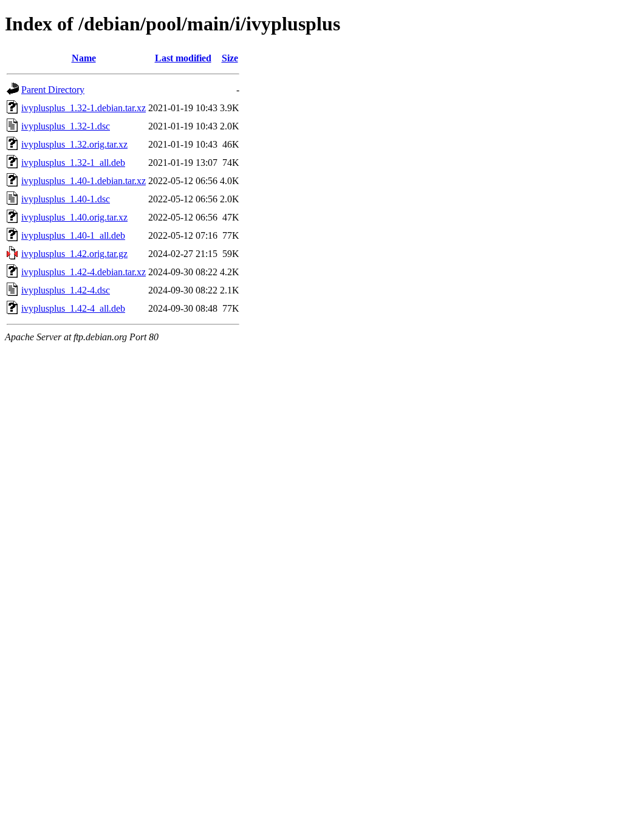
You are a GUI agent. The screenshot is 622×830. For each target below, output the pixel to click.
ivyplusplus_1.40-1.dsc (65, 199)
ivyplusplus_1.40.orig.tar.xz (74, 217)
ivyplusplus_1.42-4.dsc (65, 290)
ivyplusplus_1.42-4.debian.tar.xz (83, 272)
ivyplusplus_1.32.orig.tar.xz (74, 144)
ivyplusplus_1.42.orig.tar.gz (74, 254)
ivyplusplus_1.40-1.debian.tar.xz (83, 181)
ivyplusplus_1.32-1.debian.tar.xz (83, 108)
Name (84, 58)
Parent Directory (52, 89)
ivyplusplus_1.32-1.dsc (65, 126)
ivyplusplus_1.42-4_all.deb (73, 308)
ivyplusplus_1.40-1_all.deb (73, 235)
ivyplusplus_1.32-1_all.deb (73, 162)
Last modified (183, 58)
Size (230, 58)
